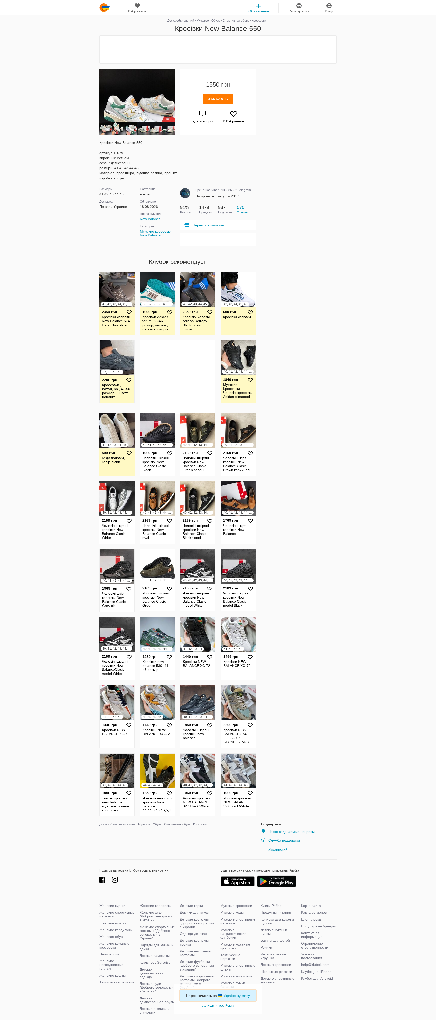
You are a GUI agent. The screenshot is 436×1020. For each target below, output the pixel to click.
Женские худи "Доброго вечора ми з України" (156, 916)
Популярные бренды (318, 926)
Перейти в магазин (208, 225)
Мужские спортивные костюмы (237, 921)
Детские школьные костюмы (195, 953)
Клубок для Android (317, 978)
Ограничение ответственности (314, 945)
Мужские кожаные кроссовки (235, 946)
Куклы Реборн (272, 906)
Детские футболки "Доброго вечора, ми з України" (197, 965)
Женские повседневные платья (111, 965)
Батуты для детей (275, 940)
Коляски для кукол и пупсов (277, 921)
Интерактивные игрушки (273, 956)
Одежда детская (193, 934)
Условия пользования (311, 956)
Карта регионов (314, 912)
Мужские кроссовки (236, 906)
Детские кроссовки (276, 965)
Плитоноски (109, 954)
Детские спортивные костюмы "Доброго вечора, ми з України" (197, 981)
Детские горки (191, 906)
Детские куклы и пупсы (274, 932)
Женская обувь (111, 937)
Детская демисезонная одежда (152, 973)
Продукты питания (276, 912)
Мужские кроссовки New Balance (156, 233)
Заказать (218, 99)
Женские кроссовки (156, 906)
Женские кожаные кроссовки (114, 945)
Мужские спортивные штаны (237, 967)
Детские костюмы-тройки (195, 942)
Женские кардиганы (115, 930)
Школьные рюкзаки (276, 971)
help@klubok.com (315, 965)
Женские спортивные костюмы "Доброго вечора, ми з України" (157, 932)
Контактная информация (312, 935)
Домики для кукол (194, 912)
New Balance (150, 219)
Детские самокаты (155, 956)
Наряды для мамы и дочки (156, 947)
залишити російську (218, 1005)
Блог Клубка (311, 919)
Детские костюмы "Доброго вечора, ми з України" (197, 923)
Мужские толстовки (236, 976)
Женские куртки (112, 906)
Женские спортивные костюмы (117, 914)
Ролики (266, 947)
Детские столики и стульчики (155, 1010)
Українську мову (236, 995)
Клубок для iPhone (316, 971)
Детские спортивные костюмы (277, 980)
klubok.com (104, 8)
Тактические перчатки (230, 957)
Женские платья (112, 923)
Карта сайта (311, 906)
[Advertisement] (218, 49)
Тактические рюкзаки (116, 982)
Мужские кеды (232, 912)
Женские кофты (112, 975)
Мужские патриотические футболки (233, 933)
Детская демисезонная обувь (157, 1000)
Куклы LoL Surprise (155, 962)
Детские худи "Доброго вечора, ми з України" (157, 987)
